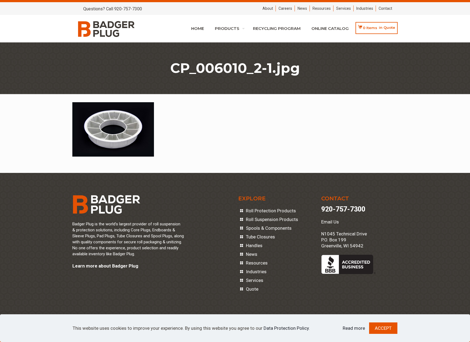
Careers (285, 8)
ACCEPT (383, 328)
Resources (322, 8)
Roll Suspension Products (272, 219)
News (302, 8)
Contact (385, 8)
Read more (354, 328)
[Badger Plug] (106, 28)
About (267, 8)
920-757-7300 (343, 209)
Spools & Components (269, 228)
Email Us (330, 222)
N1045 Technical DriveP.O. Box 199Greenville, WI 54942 (344, 239)
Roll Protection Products (271, 210)
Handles (254, 245)
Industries (364, 8)
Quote (252, 289)
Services (343, 8)
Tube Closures (260, 237)
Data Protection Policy (286, 328)
